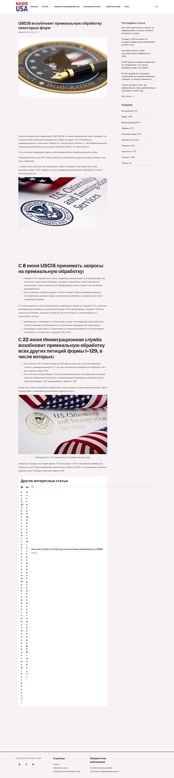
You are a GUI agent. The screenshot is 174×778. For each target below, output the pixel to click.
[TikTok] (26, 764)
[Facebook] (19, 764)
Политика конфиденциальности (104, 771)
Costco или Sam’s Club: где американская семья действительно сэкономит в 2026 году (138, 88)
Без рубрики (127, 111)
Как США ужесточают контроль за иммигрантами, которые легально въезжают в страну (138, 30)
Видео (124, 116)
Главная (34, 7)
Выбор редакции (129, 122)
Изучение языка (129, 134)
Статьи (45, 7)
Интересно (127, 140)
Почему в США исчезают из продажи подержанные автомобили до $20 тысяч (27, 580)
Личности (126, 145)
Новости (22, 32)
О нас (126, 7)
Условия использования (101, 768)
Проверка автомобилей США (67, 7)
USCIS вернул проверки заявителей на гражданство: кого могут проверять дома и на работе (138, 65)
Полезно (125, 157)
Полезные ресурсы (91, 7)
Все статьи (126, 96)
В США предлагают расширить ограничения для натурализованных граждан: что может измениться (138, 76)
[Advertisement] (62, 117)
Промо (34, 553)
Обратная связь (113, 7)
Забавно (125, 128)
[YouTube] (33, 764)
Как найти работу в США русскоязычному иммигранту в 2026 (67, 549)
